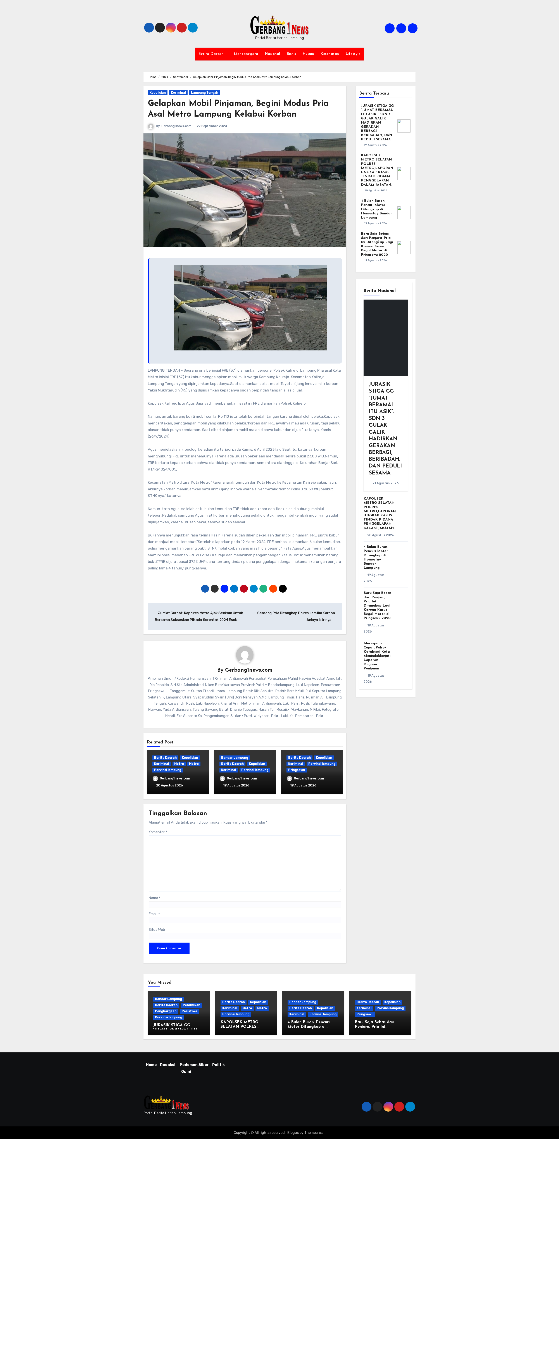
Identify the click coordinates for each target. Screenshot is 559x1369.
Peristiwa (189, 1011)
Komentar (158, 832)
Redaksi (167, 1064)
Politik (218, 1064)
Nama (154, 898)
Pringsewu (296, 770)
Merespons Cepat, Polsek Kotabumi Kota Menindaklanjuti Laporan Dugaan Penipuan (377, 656)
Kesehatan (330, 54)
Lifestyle (353, 54)
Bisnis (291, 54)
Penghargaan (165, 1011)
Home (151, 1064)
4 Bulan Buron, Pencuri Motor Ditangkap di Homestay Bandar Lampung (376, 209)
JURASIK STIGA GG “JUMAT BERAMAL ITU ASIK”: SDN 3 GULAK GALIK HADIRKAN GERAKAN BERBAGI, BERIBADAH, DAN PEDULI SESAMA (377, 122)
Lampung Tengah (204, 93)
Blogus (293, 1133)
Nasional (272, 54)
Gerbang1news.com (176, 126)
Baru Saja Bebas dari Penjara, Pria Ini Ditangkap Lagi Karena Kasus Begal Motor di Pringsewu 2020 (377, 605)
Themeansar (314, 1133)
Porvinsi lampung (167, 770)
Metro (179, 764)
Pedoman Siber (194, 1064)
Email (154, 914)
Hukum (308, 54)
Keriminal (178, 93)
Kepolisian (158, 93)
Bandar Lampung (234, 758)
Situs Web (157, 930)
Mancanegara (246, 54)
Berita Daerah (211, 54)
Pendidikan (191, 1005)
